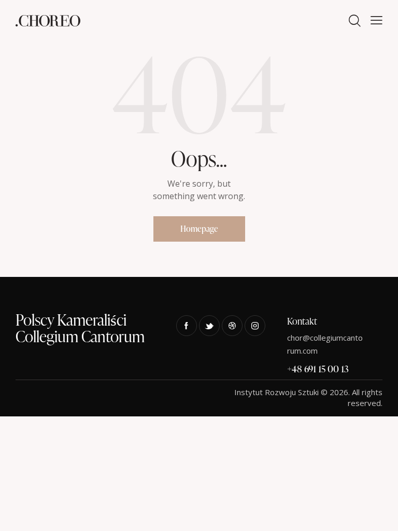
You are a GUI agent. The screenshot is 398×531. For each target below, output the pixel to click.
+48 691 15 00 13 (318, 368)
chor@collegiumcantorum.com (325, 344)
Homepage (199, 228)
